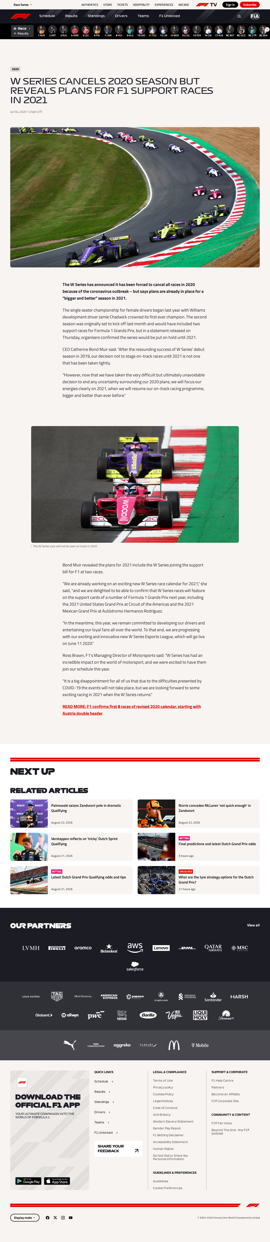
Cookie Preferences (167, 1188)
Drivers (121, 16)
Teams (143, 16)
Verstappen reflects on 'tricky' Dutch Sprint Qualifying (84, 841)
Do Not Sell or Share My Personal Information (170, 1158)
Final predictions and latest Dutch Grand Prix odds (217, 844)
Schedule (47, 16)
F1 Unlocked (169, 16)
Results (71, 16)
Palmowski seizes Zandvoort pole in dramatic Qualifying (86, 808)
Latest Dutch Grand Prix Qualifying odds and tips (88, 877)
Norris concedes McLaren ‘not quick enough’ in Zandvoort (215, 808)
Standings (96, 16)
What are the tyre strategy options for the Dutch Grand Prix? (216, 880)
